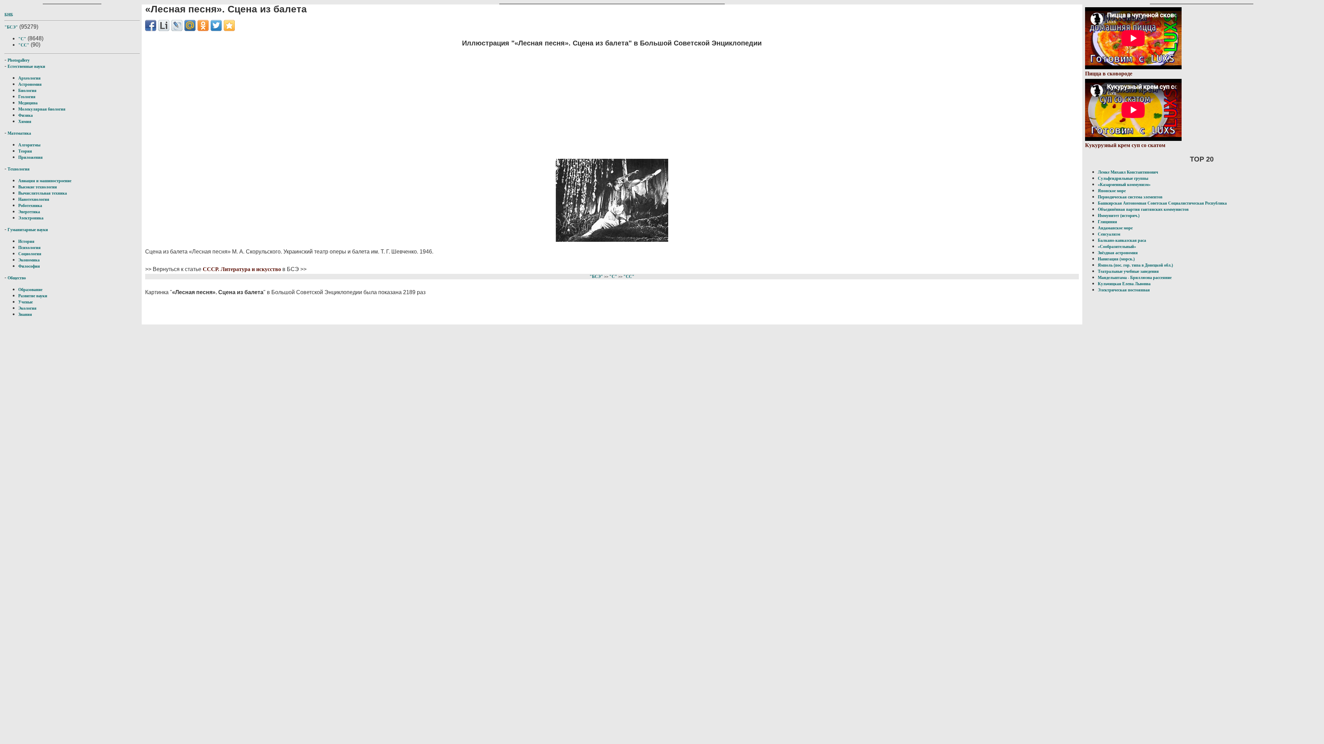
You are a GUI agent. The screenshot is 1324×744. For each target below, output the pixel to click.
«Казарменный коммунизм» (1124, 184)
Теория (25, 151)
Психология (29, 247)
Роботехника (30, 205)
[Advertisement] (612, 101)
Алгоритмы (29, 145)
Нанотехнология (33, 199)
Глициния (1107, 221)
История (26, 241)
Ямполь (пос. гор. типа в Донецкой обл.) (1135, 265)
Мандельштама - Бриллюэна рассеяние (1135, 277)
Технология (19, 169)
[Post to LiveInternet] (163, 25)
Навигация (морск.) (1116, 259)
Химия (24, 121)
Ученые (25, 302)
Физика (25, 115)
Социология (29, 253)
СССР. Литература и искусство (242, 269)
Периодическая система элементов (1130, 197)
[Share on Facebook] (150, 25)
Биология (27, 90)
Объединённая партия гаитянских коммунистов (1143, 209)
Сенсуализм (1109, 234)
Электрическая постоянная (1124, 290)
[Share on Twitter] (216, 25)
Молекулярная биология (42, 109)
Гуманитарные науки (28, 229)
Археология (29, 78)
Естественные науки (26, 66)
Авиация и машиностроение (44, 180)
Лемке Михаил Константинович (1128, 172)
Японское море (1112, 190)
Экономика (29, 260)
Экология (27, 308)
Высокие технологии (37, 187)
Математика (19, 133)
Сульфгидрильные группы (1123, 178)
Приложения (30, 157)
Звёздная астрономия (1118, 252)
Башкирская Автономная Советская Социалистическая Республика (1162, 203)
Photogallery (19, 60)
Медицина (28, 103)
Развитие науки (32, 295)
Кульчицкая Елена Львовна (1124, 283)
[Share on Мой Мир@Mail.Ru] (189, 25)
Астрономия (30, 84)
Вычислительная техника (42, 193)
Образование (30, 289)
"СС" (23, 45)
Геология (27, 96)
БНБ (8, 14)
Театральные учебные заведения (1128, 271)
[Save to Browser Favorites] (229, 25)
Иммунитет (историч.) (1119, 215)
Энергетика (29, 211)
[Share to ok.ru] (203, 25)
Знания (25, 314)
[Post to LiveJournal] (176, 25)
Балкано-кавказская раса (1122, 240)
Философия (29, 266)
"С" (22, 39)
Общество (17, 278)
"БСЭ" (11, 27)
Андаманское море (1115, 228)
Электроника (30, 218)
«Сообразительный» (1117, 246)
